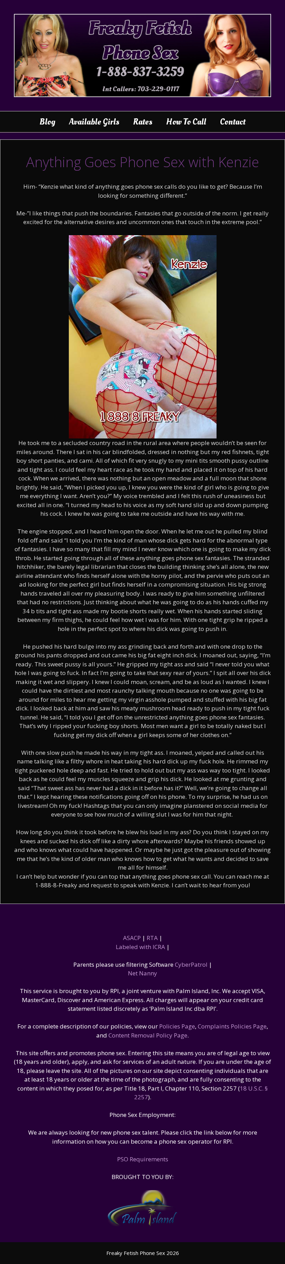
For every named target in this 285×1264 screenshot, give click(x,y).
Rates (142, 122)
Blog (47, 122)
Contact (232, 122)
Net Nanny (142, 973)
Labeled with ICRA (140, 947)
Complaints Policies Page (232, 1026)
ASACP (132, 938)
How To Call (186, 122)
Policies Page (177, 1026)
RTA (152, 938)
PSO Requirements (142, 1159)
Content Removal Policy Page (147, 1035)
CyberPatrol (191, 964)
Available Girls (94, 122)
